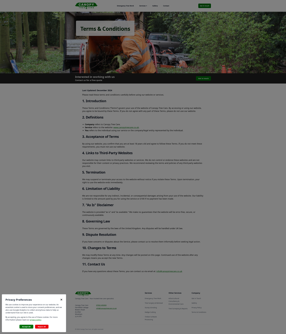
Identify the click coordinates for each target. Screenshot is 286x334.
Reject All (42, 327)
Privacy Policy (197, 307)
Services (142, 6)
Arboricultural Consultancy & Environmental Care (176, 301)
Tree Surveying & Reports (178, 308)
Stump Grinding (151, 307)
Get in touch (204, 6)
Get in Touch (196, 298)
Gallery (155, 6)
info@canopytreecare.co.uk (169, 271)
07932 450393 (101, 305)
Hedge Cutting (150, 312)
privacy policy (35, 320)
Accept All (26, 327)
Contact (166, 6)
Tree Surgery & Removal (154, 303)
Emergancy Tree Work (125, 6)
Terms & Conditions (199, 312)
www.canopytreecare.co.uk (126, 127)
